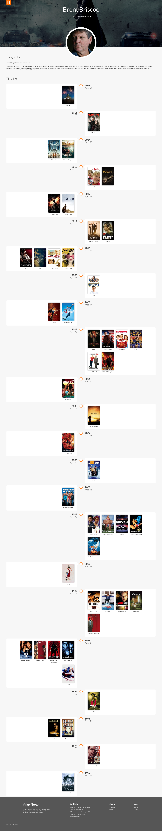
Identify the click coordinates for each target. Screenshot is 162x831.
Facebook (112, 807)
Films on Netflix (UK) (76, 809)
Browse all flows (75, 816)
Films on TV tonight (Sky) (78, 814)
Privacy (136, 809)
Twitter (111, 809)
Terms (136, 807)
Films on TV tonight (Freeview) (80, 807)
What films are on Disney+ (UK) (80, 812)
